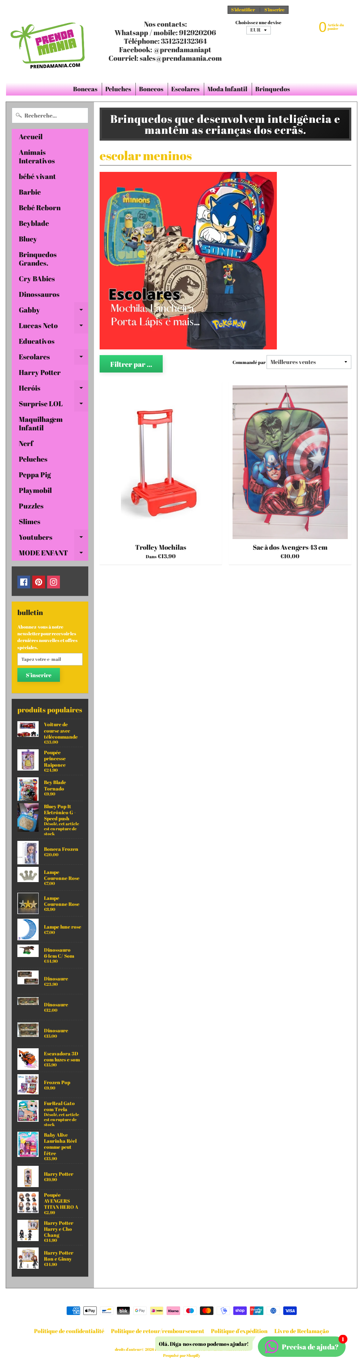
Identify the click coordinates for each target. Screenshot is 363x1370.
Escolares (185, 89)
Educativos (37, 341)
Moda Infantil (227, 89)
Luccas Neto (53, 327)
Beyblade (34, 223)
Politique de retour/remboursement (157, 1331)
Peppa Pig (35, 474)
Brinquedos (272, 89)
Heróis (53, 389)
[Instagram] (53, 582)
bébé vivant (37, 176)
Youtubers (53, 538)
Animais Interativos (37, 156)
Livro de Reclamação (301, 1331)
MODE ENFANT (53, 554)
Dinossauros (39, 294)
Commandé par (249, 362)
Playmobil (35, 490)
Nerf (26, 443)
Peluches (118, 89)
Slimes (29, 521)
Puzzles (31, 506)
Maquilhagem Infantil (41, 423)
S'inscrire (274, 9)
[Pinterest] (38, 582)
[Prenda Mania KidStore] (48, 41)
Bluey (28, 239)
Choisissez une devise (258, 22)
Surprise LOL (53, 405)
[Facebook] (23, 582)
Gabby (53, 311)
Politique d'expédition (239, 1331)
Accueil (31, 136)
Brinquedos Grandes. (38, 259)
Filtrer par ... (131, 364)
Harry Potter (40, 372)
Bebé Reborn (40, 207)
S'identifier (243, 9)
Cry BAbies (37, 278)
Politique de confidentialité (69, 1331)
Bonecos (151, 89)
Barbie (30, 192)
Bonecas (85, 89)
